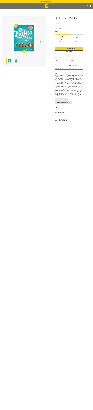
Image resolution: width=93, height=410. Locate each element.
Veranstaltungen (41, 6)
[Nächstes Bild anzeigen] (40, 42)
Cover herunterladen (62, 102)
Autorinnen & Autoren (16, 6)
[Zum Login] (87, 6)
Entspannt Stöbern (47, 3)
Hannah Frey (58, 23)
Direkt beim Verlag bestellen (47, 1)
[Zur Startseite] (46, 6)
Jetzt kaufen (69, 51)
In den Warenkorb (70, 48)
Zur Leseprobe (60, 99)
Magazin (25, 6)
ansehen (71, 68)
